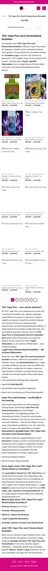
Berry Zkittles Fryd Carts (34, 140)
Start (4, 16)
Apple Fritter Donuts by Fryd (12, 103)
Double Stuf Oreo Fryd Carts (12, 288)
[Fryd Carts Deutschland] (21, 8)
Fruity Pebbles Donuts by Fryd (34, 289)
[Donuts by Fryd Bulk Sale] (35, 234)
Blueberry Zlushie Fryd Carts (33, 177)
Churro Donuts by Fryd (10, 251)
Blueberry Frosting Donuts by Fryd (11, 177)
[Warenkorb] (44, 8)
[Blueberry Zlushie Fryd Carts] (35, 159)
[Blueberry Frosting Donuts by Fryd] (12, 159)
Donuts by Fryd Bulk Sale (34, 251)
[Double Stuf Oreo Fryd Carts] (12, 271)
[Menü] (3, 8)
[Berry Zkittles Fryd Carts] (35, 123)
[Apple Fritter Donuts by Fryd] (12, 86)
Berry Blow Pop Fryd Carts (11, 140)
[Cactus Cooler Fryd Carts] (12, 198)
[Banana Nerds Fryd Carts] (35, 86)
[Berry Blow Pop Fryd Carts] (12, 123)
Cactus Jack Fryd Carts (33, 215)
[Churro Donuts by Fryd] (12, 234)
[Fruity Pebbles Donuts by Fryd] (35, 271)
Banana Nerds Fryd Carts (34, 103)
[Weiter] (35, 300)
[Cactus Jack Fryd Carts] (35, 198)
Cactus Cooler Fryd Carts (11, 215)
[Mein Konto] (38, 8)
